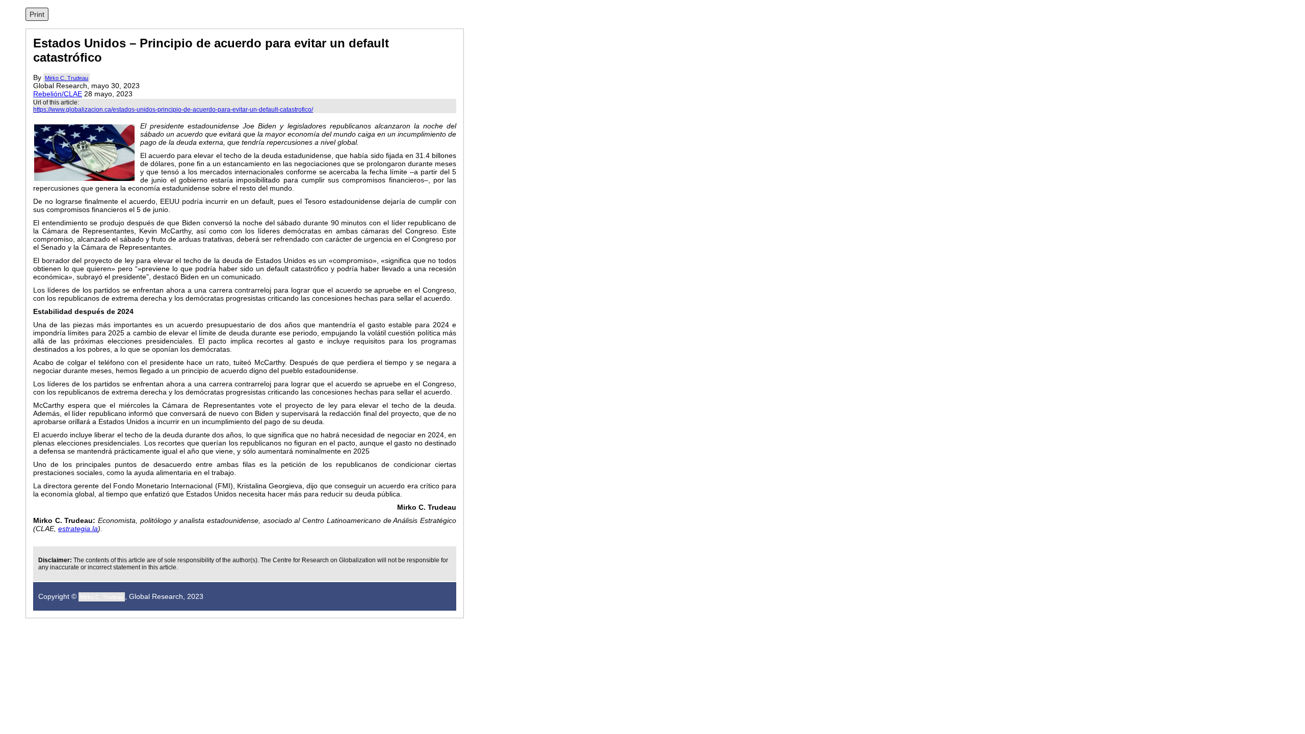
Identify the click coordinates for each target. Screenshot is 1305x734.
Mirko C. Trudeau (66, 78)
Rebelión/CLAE (57, 94)
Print (37, 14)
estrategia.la (78, 529)
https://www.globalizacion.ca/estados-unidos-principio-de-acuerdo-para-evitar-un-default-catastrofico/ (173, 109)
